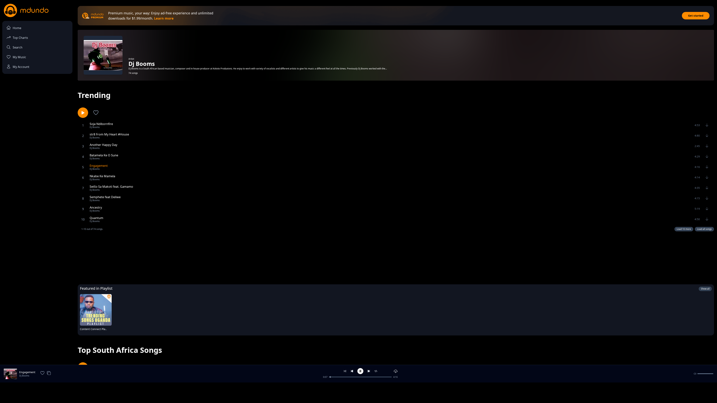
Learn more (164, 18)
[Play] (106, 329)
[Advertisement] (396, 257)
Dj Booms (24, 375)
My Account (21, 67)
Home (17, 28)
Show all (705, 288)
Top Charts (20, 38)
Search (17, 47)
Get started (695, 15)
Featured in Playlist (96, 288)
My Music (19, 57)
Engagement (27, 372)
